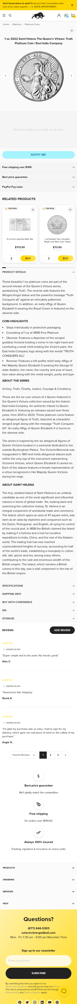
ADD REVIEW (62, 630)
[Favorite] (72, 31)
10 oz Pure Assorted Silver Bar (20, 239)
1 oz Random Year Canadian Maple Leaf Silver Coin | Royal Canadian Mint (57, 240)
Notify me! (38, 154)
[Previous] (5, 75)
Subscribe (39, 973)
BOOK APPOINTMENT (45, 6)
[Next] (71, 75)
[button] (38, 167)
